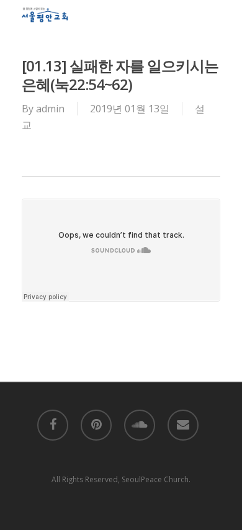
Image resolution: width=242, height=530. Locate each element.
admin (50, 108)
